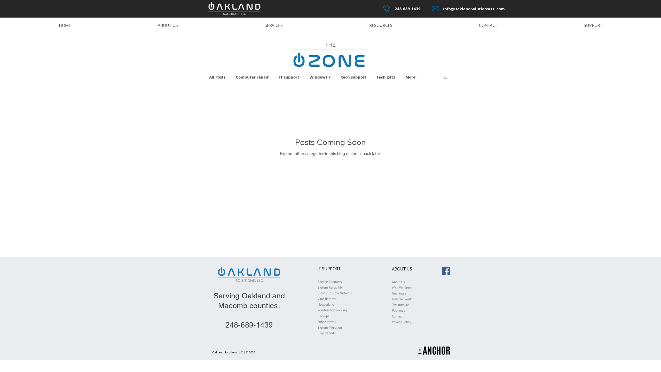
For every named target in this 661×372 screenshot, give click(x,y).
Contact (397, 316)
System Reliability (330, 287)
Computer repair (252, 77)
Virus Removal (327, 299)
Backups (323, 316)
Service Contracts (330, 282)
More (410, 77)
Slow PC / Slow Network (335, 293)
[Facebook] (446, 271)
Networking (326, 304)
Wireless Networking (332, 310)
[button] (445, 78)
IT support (289, 77)
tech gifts (386, 77)
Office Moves (327, 322)
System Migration (330, 327)
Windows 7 (320, 77)
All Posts (217, 77)
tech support (353, 77)
